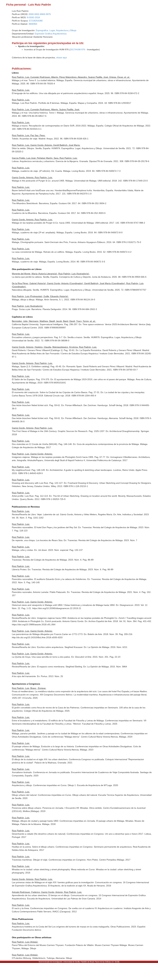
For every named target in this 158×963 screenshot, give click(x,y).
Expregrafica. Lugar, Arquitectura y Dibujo (56, 30)
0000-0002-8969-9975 (40, 14)
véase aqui (61, 57)
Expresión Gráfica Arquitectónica (51, 33)
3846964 (33, 24)
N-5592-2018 (33, 17)
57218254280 (36, 20)
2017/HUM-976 (77, 49)
